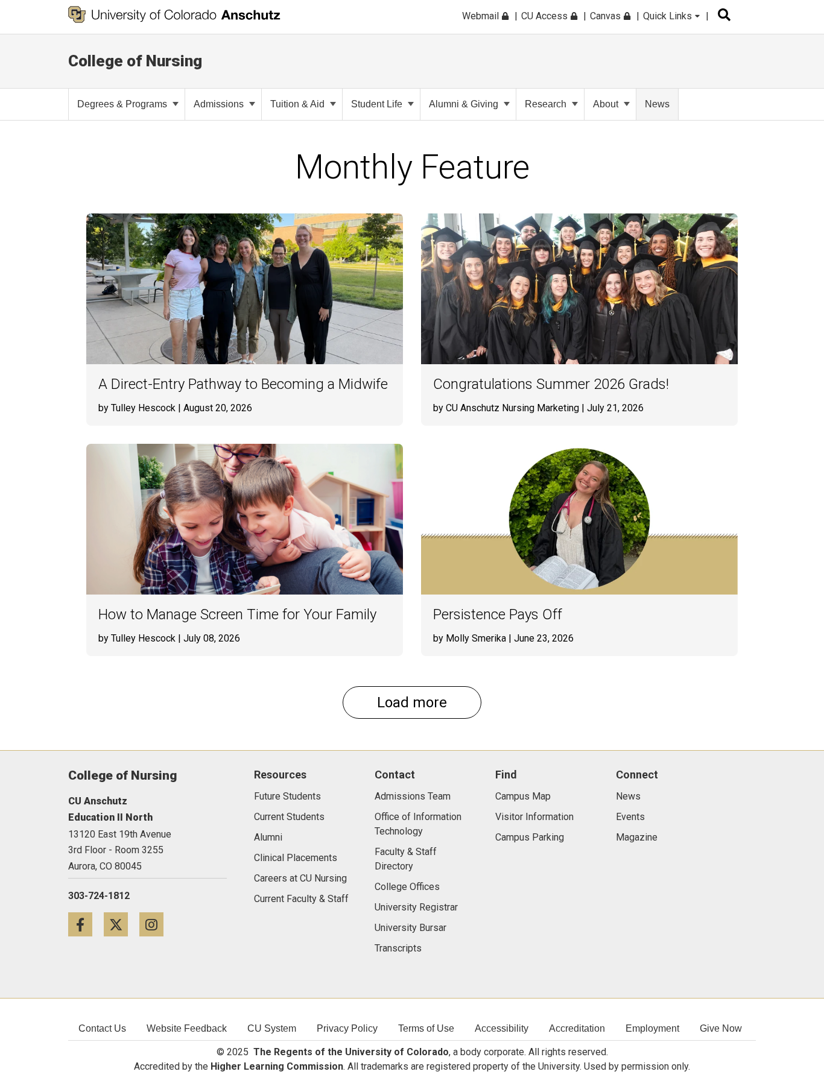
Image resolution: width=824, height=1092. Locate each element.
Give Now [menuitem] (721, 1028)
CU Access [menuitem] (545, 16)
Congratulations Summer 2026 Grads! (551, 384)
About (605, 104)
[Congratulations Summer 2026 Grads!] (579, 288)
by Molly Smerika (469, 638)
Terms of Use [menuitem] (426, 1028)
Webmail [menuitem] (481, 16)
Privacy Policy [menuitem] (347, 1028)
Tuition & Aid (297, 104)
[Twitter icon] (121, 924)
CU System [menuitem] (271, 1028)
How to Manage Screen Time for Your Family (237, 615)
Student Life (376, 104)
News (657, 104)
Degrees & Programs (122, 104)
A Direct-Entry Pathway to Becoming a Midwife (243, 384)
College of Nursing (135, 61)
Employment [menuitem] (652, 1028)
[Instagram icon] (156, 924)
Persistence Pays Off (497, 615)
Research (545, 104)
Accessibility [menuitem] (501, 1028)
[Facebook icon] (86, 924)
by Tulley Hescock (137, 408)
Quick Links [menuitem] (668, 16)
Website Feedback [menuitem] (187, 1028)
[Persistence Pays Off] (579, 519)
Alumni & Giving (463, 104)
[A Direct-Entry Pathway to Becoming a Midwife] (244, 288)
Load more (412, 702)
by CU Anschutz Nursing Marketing (506, 408)
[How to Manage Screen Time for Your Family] (244, 519)
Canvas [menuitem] (606, 16)
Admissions (219, 104)
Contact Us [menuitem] (102, 1028)
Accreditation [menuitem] (577, 1028)
